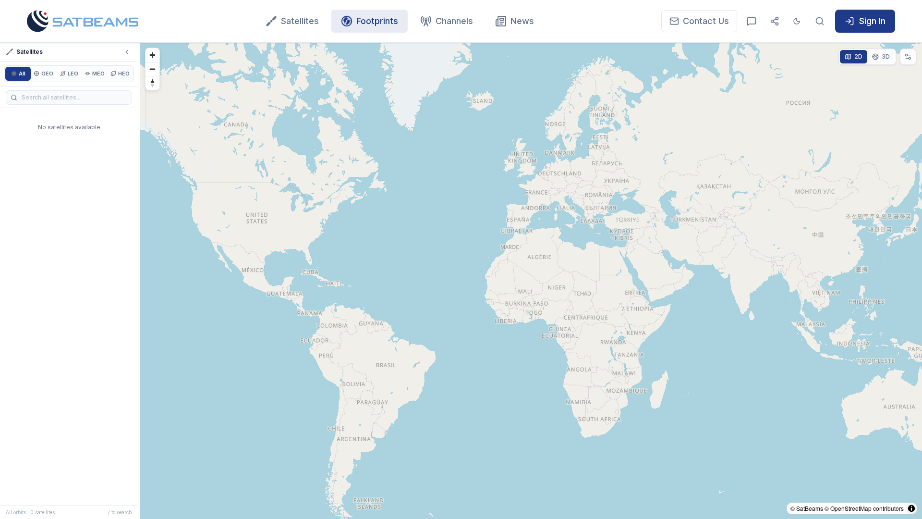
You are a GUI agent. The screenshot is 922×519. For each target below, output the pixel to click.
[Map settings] (908, 57)
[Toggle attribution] (911, 508)
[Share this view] (774, 21)
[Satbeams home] (82, 21)
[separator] (139, 281)
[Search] (819, 21)
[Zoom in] (152, 55)
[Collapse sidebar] (126, 52)
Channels (454, 21)
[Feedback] (751, 21)
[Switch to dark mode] (796, 21)
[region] (531, 281)
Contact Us (706, 21)
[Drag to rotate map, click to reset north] (152, 83)
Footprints (377, 21)
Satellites (300, 21)
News (522, 21)
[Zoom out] (152, 69)
